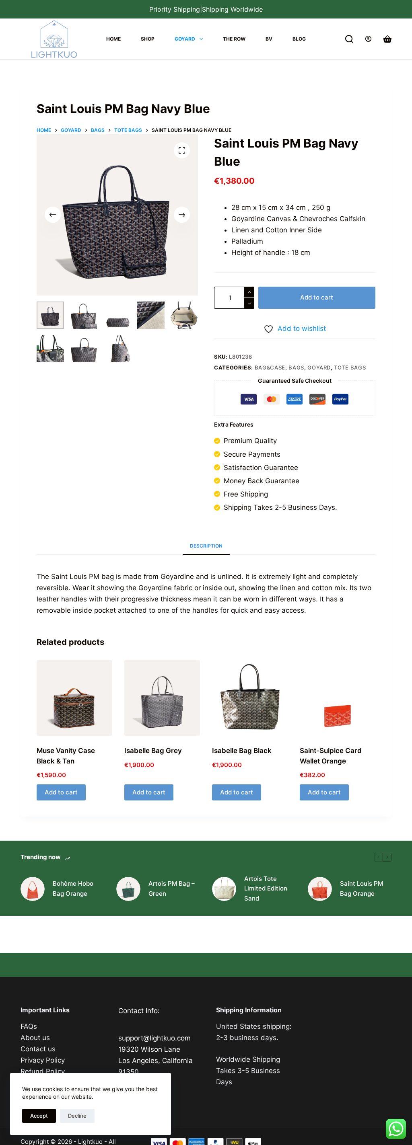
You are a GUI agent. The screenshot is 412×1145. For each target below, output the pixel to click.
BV (269, 39)
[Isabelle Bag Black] (250, 698)
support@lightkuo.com (154, 1038)
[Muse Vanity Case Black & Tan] (74, 698)
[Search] (349, 39)
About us (35, 1038)
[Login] (368, 39)
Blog (299, 39)
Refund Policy (43, 1071)
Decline (77, 1115)
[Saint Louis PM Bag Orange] (320, 889)
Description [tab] (206, 546)
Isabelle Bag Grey (153, 751)
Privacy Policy (43, 1060)
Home (113, 39)
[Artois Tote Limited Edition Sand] (224, 889)
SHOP (147, 39)
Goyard (185, 39)
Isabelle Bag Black (242, 751)
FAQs (29, 1026)
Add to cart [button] (61, 792)
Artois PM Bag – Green (171, 888)
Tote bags (350, 367)
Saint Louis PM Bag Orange (361, 888)
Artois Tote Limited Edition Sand (265, 889)
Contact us (38, 1049)
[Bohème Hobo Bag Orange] (33, 889)
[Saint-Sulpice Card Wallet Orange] (337, 698)
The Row (234, 39)
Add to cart (316, 297)
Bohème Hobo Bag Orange (73, 888)
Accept (39, 1115)
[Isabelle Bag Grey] (162, 698)
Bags (296, 367)
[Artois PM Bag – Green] (128, 889)
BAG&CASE (270, 367)
